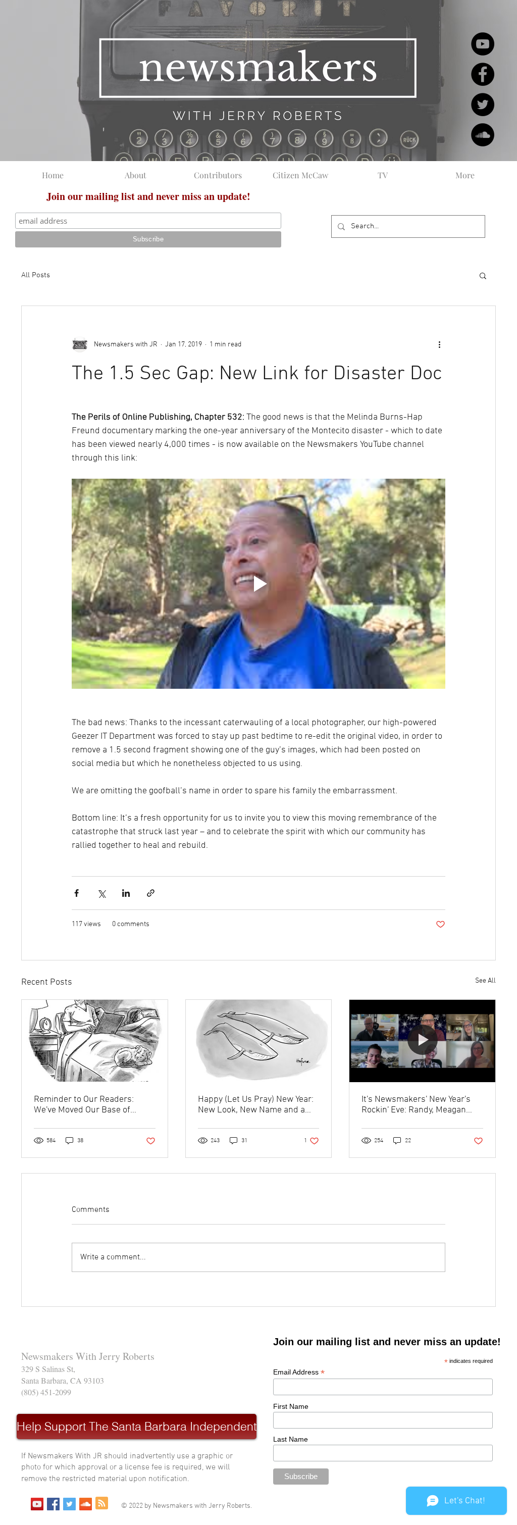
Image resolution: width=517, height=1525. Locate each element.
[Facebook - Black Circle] (482, 74)
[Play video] (258, 584)
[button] (483, 275)
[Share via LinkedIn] (126, 893)
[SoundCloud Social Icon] (85, 1504)
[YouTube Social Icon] (37, 1504)
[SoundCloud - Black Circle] (482, 134)
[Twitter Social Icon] (69, 1504)
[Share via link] (151, 893)
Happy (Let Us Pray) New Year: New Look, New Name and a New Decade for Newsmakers (256, 1104)
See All (485, 981)
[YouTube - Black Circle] (482, 44)
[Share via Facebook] (76, 893)
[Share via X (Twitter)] (101, 893)
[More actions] (439, 344)
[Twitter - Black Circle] (482, 104)
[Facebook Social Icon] (53, 1504)
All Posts (35, 275)
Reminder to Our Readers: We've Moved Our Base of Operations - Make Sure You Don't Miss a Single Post (87, 1104)
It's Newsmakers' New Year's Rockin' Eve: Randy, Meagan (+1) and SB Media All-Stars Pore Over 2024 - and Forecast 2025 (420, 1104)
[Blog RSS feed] (101, 1503)
